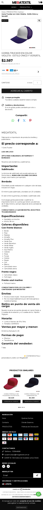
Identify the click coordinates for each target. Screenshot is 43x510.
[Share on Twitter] (24, 120)
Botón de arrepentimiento (21, 497)
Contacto (5, 422)
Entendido (21, 507)
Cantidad (6, 83)
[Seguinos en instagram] (3, 466)
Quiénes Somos (27, 418)
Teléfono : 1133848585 (12, 451)
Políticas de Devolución (30, 427)
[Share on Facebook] (18, 120)
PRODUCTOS (12, 12)
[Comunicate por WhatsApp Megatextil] (38, 494)
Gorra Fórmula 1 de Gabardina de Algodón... (31, 394)
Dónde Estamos (27, 422)
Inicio (3, 12)
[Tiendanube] (21, 490)
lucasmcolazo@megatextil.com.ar (17, 455)
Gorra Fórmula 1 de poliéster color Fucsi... (11, 394)
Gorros (20, 12)
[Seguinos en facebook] (8, 466)
